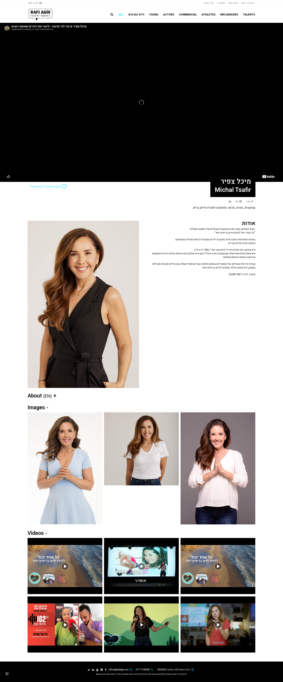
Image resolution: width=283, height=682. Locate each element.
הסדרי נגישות (115, 674)
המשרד (221, 3)
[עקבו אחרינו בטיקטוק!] (89, 669)
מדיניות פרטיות (140, 674)
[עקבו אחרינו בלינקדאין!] (93, 669)
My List (34, 3)
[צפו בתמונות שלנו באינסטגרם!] (102, 669)
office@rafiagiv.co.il (118, 669)
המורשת (233, 3)
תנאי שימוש (128, 674)
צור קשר (208, 3)
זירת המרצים (136, 14)
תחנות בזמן (247, 3)
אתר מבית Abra (102, 674)
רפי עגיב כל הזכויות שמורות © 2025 (172, 674)
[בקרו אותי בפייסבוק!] (105, 669)
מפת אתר (152, 674)
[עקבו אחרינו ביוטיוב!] (97, 669)
